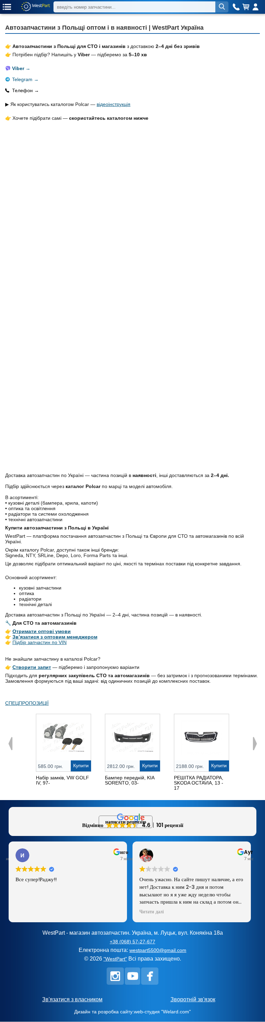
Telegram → (25, 79)
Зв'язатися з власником (72, 999)
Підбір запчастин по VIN (39, 642)
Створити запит (31, 667)
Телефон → (25, 90)
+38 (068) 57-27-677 (132, 941)
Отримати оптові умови (41, 631)
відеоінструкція (113, 104)
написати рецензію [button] (125, 821)
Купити (81, 765)
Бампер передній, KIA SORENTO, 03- (129, 780)
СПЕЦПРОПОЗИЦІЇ (27, 703)
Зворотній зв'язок (192, 999)
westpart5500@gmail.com (157, 950)
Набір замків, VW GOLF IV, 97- (62, 780)
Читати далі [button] (151, 912)
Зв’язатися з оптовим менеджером (54, 637)
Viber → (21, 68)
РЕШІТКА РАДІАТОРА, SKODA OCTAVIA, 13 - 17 (198, 783)
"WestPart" (115, 959)
